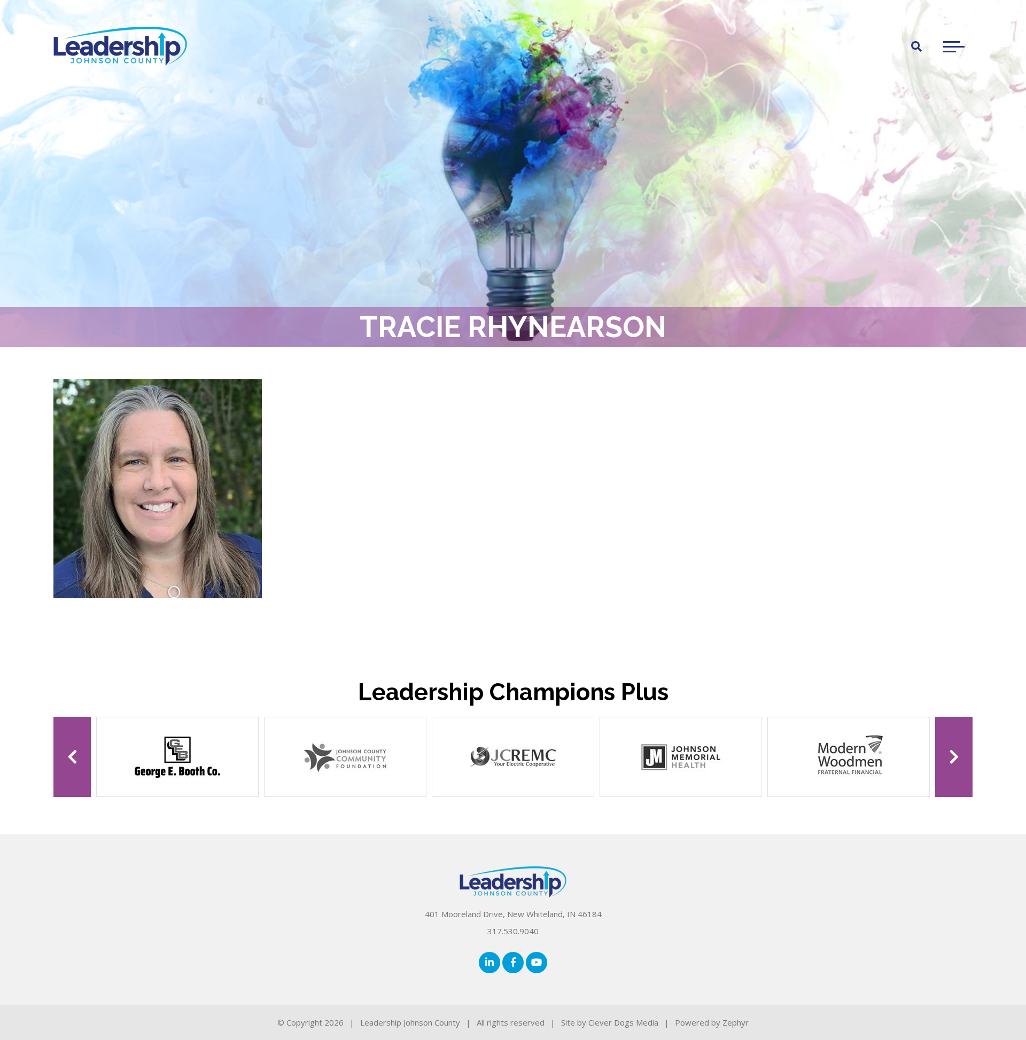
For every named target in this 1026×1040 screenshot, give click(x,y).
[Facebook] (513, 962)
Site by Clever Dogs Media (609, 1022)
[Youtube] (536, 962)
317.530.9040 (513, 931)
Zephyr (735, 1022)
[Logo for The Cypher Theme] (120, 46)
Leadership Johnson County (410, 1022)
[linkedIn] (489, 962)
